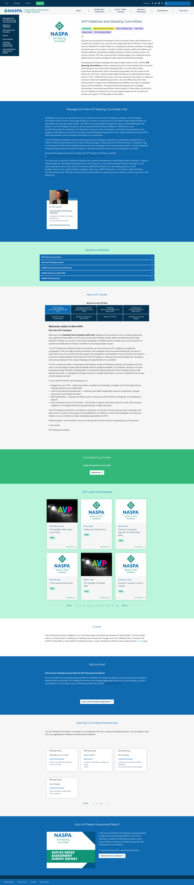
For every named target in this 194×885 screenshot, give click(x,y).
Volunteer (17, 3)
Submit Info (96, 473)
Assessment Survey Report (111, 856)
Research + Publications (141, 11)
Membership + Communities (99, 11)
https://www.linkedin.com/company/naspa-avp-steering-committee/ (76, 156)
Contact (33, 882)
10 (117, 606)
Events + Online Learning (120, 11)
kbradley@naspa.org (113, 683)
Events (139, 641)
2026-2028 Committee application (96, 702)
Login (39, 3)
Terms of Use (22, 882)
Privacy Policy (8, 882)
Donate (28, 3)
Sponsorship (44, 882)
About (78, 10)
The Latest (183, 10)
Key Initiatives (162, 10)
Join (6, 3)
